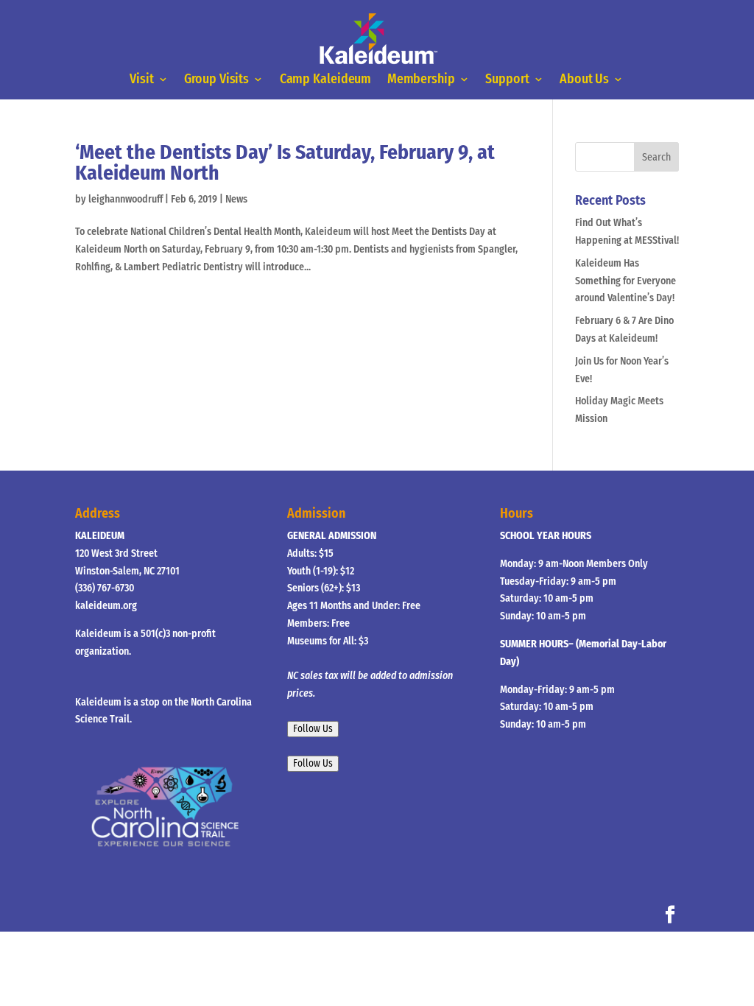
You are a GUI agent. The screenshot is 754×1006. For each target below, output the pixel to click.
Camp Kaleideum (325, 79)
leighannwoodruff (125, 199)
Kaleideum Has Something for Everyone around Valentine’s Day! (625, 281)
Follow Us (313, 729)
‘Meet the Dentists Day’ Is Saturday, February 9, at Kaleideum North (285, 162)
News (236, 199)
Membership (421, 79)
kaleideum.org (106, 605)
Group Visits (217, 79)
